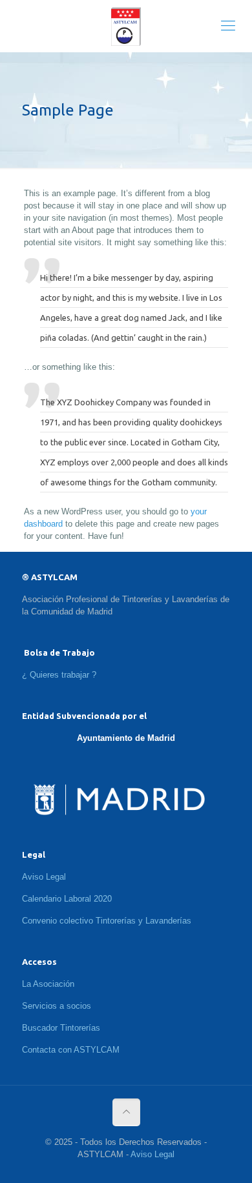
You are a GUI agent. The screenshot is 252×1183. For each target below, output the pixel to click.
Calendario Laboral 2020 (67, 899)
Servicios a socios (56, 1006)
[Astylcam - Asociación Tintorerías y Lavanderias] (126, 25)
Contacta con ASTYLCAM (71, 1050)
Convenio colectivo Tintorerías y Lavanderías (106, 920)
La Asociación (48, 984)
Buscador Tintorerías (61, 1028)
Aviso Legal (44, 877)
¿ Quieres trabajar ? (59, 675)
